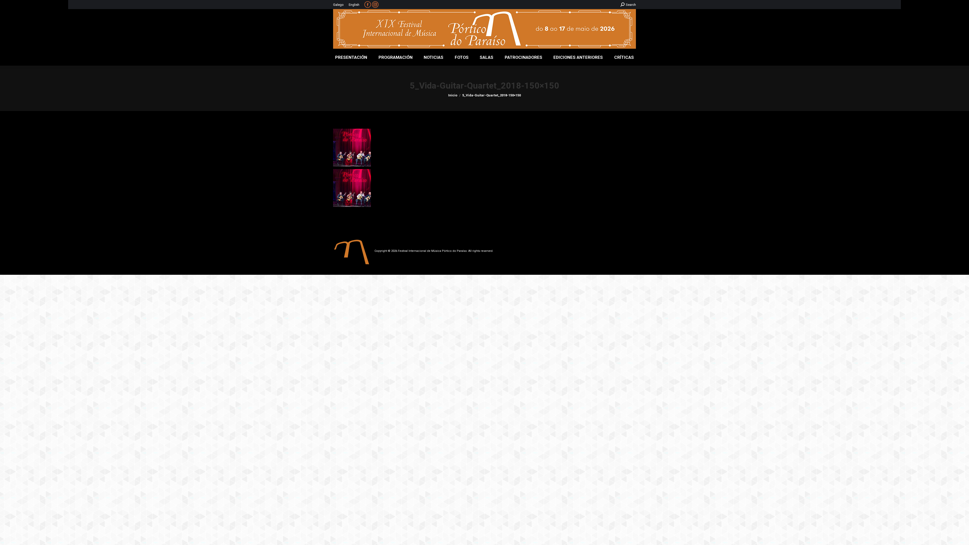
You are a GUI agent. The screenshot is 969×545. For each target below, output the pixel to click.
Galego (338, 5)
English (354, 5)
